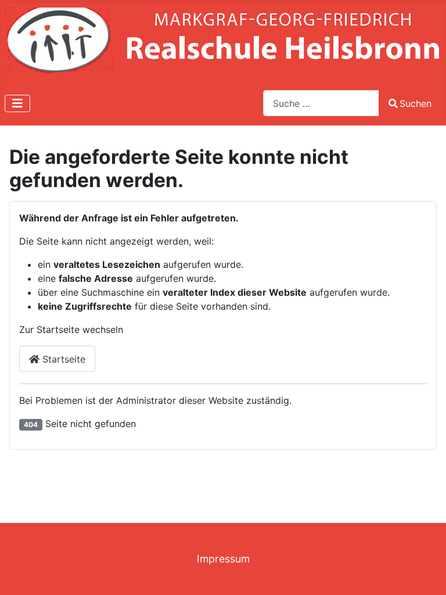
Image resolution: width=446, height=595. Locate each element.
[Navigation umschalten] (17, 103)
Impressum (223, 559)
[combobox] (321, 103)
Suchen (415, 103)
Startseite (62, 359)
